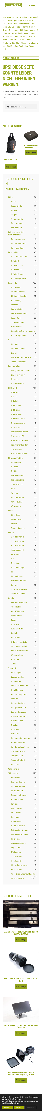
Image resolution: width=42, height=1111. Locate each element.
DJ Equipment (16, 681)
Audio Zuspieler (17, 672)
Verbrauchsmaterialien (19, 651)
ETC (9, 27)
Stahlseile (14, 585)
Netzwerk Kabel (17, 309)
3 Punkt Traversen (17, 541)
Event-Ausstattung (17, 629)
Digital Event (15, 515)
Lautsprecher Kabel (18, 703)
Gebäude (14, 633)
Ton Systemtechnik (18, 751)
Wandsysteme (16, 506)
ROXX (24, 40)
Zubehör (14, 664)
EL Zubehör (15, 261)
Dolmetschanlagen (18, 239)
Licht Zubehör (16, 405)
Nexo (25, 36)
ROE (15, 40)
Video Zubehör (16, 870)
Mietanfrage (11, 166)
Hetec (5, 30)
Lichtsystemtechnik (18, 419)
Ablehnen (18, 1107)
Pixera (5, 40)
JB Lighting (24, 30)
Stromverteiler (16, 327)
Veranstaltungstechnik (19, 646)
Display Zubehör (17, 791)
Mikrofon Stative (17, 721)
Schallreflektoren (17, 484)
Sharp (18, 43)
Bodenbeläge (16, 462)
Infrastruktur (12, 283)
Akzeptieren (7, 1107)
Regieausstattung (17, 480)
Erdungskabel (16, 287)
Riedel (10, 40)
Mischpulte (15, 729)
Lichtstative (15, 410)
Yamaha (32, 46)
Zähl (4, 49)
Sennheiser (7, 43)
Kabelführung (16, 300)
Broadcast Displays (18, 782)
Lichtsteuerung (16, 414)
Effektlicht (15, 392)
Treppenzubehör (17, 219)
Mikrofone (14, 725)
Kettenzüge (15, 554)
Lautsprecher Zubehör (19, 712)
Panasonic (31, 36)
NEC (12, 36)
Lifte (13, 559)
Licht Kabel (15, 401)
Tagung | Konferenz (18, 528)
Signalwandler (16, 861)
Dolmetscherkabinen (18, 243)
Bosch (25, 20)
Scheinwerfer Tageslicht (19, 445)
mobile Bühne (29, 33)
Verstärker (15, 764)
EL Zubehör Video (17, 274)
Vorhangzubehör (17, 502)
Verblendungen (16, 228)
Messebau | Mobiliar (15, 458)
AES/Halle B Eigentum (19, 602)
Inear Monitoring (17, 690)
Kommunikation (14, 366)
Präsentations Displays (19, 830)
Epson (5, 27)
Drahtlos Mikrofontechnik (20, 686)
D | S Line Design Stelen (19, 257)
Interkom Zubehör (17, 384)
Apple (9, 17)
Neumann (18, 36)
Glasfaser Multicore (18, 292)
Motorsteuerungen (18, 567)
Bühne (31, 20)
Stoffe (13, 489)
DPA (33, 24)
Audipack (25, 17)
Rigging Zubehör (17, 576)
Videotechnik (13, 773)
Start (7, 58)
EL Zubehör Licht (17, 265)
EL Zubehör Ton (16, 270)
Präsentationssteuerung (20, 835)
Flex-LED (14, 397)
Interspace (15, 30)
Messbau (14, 467)
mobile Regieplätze (18, 826)
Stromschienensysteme (19, 454)
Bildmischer (15, 778)
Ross (19, 40)
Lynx (12, 33)
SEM (29, 40)
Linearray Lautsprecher (19, 716)
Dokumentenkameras (18, 795)
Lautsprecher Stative (18, 708)
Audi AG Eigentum (17, 611)
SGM (13, 43)
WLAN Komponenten (18, 335)
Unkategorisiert (13, 769)
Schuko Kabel (16, 318)
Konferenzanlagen (17, 248)
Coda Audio (12, 24)
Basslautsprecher (17, 677)
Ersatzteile (15, 624)
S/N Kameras (16, 852)
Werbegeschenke (17, 655)
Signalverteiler (16, 856)
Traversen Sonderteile (19, 589)
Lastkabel (14, 305)
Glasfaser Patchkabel (19, 296)
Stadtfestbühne (12, 46)
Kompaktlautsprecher (19, 694)
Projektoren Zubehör (18, 843)
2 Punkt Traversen (17, 537)
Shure (23, 43)
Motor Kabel (15, 563)
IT (9, 340)
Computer (14, 344)
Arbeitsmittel (16, 607)
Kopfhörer (14, 699)
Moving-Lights (16, 427)
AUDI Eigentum (16, 616)
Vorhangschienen (17, 497)
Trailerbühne (24, 46)
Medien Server (16, 821)
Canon (5, 24)
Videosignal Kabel (17, 878)
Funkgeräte (15, 379)
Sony (4, 46)
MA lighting (19, 33)
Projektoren (15, 839)
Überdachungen (17, 223)
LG (37, 30)
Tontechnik (12, 668)
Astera (18, 17)
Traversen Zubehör (18, 594)
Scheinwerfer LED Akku (19, 441)
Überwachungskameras (19, 865)
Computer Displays (18, 786)
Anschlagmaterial (17, 550)
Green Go (32, 27)
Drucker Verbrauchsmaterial (21, 357)
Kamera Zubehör (17, 799)
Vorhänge (14, 493)
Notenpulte (15, 734)
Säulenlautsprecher (18, 743)
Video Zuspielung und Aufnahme (23, 874)
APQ (13, 17)
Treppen (14, 215)
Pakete (10, 511)
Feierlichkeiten (16, 519)
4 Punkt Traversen (17, 546)
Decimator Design (24, 24)
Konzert (14, 524)
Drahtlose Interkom (18, 375)
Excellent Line (17, 27)
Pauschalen (15, 637)
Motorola (6, 36)
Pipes (13, 572)
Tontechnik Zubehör (18, 760)
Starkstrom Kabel (17, 322)
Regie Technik (16, 848)
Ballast (13, 201)
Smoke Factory (32, 43)
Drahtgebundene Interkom (20, 370)
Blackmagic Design (15, 20)
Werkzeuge (15, 659)
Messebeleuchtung (18, 423)
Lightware (6, 33)
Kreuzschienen (16, 808)
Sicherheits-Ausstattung (19, 642)
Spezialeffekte (16, 449)
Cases (13, 620)
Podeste (14, 210)
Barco (5, 20)
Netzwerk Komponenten (19, 313)
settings (15, 1103)
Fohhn (25, 27)
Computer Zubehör (18, 349)
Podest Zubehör (17, 206)
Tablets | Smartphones (19, 362)
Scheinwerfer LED (17, 436)
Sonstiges (11, 598)
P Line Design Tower (18, 278)
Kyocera (32, 30)
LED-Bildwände (16, 813)
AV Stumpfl (34, 17)
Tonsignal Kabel (17, 756)
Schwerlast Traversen (19, 581)
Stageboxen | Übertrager (20, 747)
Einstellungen (30, 1107)
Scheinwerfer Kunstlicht (19, 432)
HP (9, 30)
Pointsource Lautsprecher (20, 738)
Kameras (14, 804)
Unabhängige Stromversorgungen (23, 331)
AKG (4, 17)
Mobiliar (14, 471)
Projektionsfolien (17, 476)
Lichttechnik (12, 388)
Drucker (14, 353)
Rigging (11, 532)
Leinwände (15, 817)
